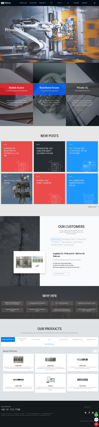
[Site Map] (94, 3)
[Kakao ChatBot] (96, 420)
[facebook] (89, 412)
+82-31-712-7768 (10, 409)
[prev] (94, 351)
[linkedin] (92, 412)
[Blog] (96, 415)
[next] (97, 351)
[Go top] (96, 424)
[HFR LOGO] (7, 3)
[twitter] (85, 412)
